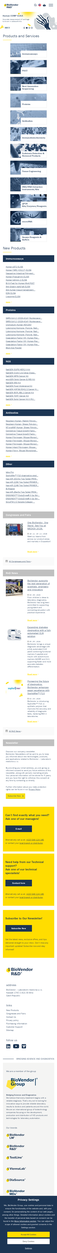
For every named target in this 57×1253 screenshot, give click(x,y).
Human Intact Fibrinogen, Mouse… (21, 447)
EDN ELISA (11, 293)
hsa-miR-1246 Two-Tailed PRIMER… (22, 485)
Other (9, 464)
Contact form (18, 883)
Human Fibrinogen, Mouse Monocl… (22, 437)
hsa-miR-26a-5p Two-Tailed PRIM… (22, 492)
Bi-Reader (10, 488)
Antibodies (12, 412)
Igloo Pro (10, 472)
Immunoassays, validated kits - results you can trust (28, 21)
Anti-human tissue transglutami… (20, 289)
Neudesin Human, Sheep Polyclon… (22, 424)
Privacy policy (12, 1020)
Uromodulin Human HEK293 (18, 324)
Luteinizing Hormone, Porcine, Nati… (22, 328)
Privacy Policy (34, 789)
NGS (8, 361)
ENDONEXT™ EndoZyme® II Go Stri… (23, 495)
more (8, 302)
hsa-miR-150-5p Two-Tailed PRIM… (22, 478)
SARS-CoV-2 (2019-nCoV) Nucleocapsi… (24, 318)
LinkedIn (8, 1046)
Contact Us (11, 1017)
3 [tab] (29, 28)
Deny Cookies (28, 1241)
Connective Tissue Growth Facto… (21, 430)
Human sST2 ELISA (14, 266)
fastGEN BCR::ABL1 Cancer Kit (20, 392)
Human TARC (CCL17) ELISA (18, 270)
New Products (12, 1010)
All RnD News (15, 731)
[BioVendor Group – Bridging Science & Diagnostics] (28, 1084)
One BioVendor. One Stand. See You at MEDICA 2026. (37, 525)
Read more (32, 551)
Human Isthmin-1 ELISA (16, 280)
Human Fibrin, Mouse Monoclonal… (22, 450)
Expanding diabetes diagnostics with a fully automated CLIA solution (39, 632)
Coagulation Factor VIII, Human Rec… (22, 338)
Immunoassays (15, 258)
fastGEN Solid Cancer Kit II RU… (20, 399)
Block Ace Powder (14, 347)
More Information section (25, 1221)
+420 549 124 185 (35, 839)
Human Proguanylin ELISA (17, 276)
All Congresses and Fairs (20, 561)
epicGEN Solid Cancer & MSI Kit (20, 379)
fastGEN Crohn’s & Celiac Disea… (21, 372)
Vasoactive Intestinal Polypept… (20, 273)
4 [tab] (32, 28)
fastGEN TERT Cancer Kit (17, 396)
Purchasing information (16, 1023)
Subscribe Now (14, 796)
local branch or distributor (31, 843)
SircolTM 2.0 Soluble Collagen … (20, 502)
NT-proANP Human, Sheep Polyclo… (22, 427)
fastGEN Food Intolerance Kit (19, 386)
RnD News (12, 573)
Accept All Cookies (28, 1234)
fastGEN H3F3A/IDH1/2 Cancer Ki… (22, 389)
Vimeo (24, 1046)
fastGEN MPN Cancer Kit (17, 376)
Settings (28, 1248)
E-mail (19, 828)
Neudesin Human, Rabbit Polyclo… (21, 420)
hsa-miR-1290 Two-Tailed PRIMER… (22, 482)
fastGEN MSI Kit (13, 382)
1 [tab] (24, 28)
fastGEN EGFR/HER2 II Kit (18, 369)
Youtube (16, 1046)
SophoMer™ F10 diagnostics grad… (22, 475)
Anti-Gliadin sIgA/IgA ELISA (18, 286)
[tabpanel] (28, 21)
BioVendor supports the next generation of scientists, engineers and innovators (38, 585)
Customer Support (14, 1027)
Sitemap (10, 1030)
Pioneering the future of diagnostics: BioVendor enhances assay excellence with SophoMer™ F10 (38, 687)
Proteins (11, 310)
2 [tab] (27, 28)
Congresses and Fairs (18, 515)
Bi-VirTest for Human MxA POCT (20, 283)
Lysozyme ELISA (13, 296)
